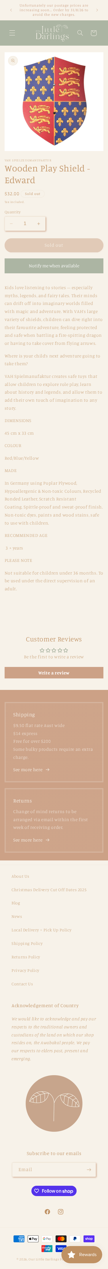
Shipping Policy (27, 943)
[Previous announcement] (11, 10)
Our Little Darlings (44, 1259)
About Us (20, 876)
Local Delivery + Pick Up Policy (42, 929)
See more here (27, 769)
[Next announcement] (97, 10)
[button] (12, 33)
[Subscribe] (89, 1169)
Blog (16, 902)
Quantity (12, 212)
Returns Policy (26, 956)
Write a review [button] (54, 673)
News (17, 916)
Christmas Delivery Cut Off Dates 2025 (49, 889)
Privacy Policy (25, 970)
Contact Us (22, 983)
